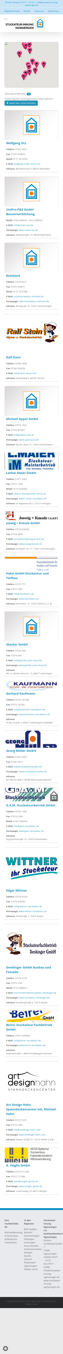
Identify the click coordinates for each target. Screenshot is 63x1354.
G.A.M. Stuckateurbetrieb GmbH (30, 805)
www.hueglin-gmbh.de (30, 1186)
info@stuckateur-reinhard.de (29, 296)
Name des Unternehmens (22, 103)
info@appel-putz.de (24, 434)
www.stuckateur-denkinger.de (34, 997)
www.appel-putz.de (29, 439)
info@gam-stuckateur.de (26, 826)
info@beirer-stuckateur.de (27, 1040)
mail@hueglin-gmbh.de (26, 1181)
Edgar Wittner (16, 890)
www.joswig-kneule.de (30, 543)
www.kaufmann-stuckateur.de (34, 714)
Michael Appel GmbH (22, 419)
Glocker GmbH (17, 644)
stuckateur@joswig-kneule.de (29, 539)
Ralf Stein (13, 357)
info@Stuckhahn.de (24, 593)
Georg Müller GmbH (21, 751)
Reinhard (13, 276)
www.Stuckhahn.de (29, 598)
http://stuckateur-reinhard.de (34, 301)
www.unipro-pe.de (28, 230)
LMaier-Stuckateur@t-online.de (30, 493)
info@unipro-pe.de (23, 225)
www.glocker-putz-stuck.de (32, 665)
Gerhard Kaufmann (20, 693)
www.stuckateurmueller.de (32, 771)
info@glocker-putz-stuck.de (28, 660)
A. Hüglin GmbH (18, 1165)
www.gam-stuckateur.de (31, 831)
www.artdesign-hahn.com (32, 1134)
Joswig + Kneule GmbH (23, 523)
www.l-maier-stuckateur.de (33, 498)
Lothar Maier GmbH (21, 473)
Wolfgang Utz (16, 143)
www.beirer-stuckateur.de (32, 1045)
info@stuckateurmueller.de (28, 766)
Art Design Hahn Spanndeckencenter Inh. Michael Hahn (31, 1109)
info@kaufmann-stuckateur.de (29, 709)
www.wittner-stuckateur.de (33, 911)
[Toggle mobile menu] (6, 19)
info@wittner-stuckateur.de (28, 906)
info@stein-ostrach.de (25, 373)
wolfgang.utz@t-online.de (27, 163)
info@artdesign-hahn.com (27, 1129)
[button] (35, 71)
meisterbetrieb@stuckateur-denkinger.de (35, 992)
